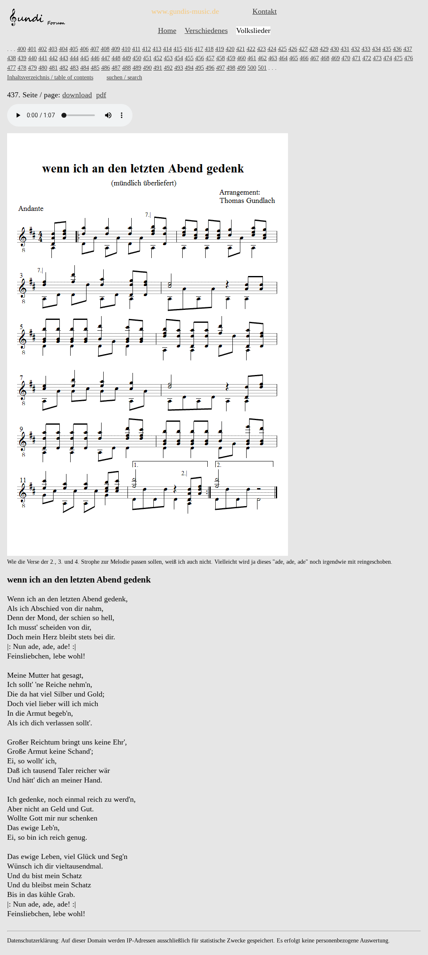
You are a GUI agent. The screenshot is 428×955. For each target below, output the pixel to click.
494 (189, 68)
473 (377, 58)
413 (157, 49)
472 (366, 58)
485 (95, 68)
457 (210, 58)
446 (95, 58)
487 (116, 68)
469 (335, 58)
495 (199, 68)
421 (240, 49)
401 (32, 49)
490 (147, 68)
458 (220, 58)
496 (210, 68)
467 (314, 58)
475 (398, 58)
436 (397, 49)
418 (209, 49)
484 (84, 68)
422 (251, 49)
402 (42, 49)
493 (178, 68)
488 (126, 68)
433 (366, 49)
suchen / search (124, 77)
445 (84, 58)
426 (292, 49)
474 (387, 58)
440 (32, 58)
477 (11, 68)
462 (262, 58)
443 (63, 58)
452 (157, 58)
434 (376, 49)
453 (168, 58)
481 (53, 68)
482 (63, 68)
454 (178, 58)
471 (356, 58)
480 (42, 68)
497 (220, 68)
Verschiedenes (206, 30)
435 (386, 49)
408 (105, 49)
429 (324, 49)
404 (63, 49)
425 (282, 49)
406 (84, 49)
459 (231, 58)
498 (231, 68)
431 (345, 49)
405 (73, 49)
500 (251, 68)
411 (136, 49)
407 (94, 49)
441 (42, 58)
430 (334, 49)
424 (272, 49)
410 (126, 49)
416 (188, 49)
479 (32, 68)
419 (219, 49)
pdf (101, 95)
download (77, 95)
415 (177, 49)
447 (105, 58)
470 (345, 58)
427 (303, 49)
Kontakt (264, 11)
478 (22, 68)
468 (325, 58)
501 (262, 68)
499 (241, 68)
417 (198, 49)
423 (261, 49)
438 (11, 58)
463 (272, 58)
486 (105, 68)
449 (126, 58)
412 (146, 49)
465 (293, 58)
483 (74, 68)
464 (283, 58)
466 (304, 58)
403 (52, 49)
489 (136, 68)
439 (22, 58)
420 (230, 49)
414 (167, 49)
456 (199, 58)
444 (74, 58)
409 (115, 49)
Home (167, 30)
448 (116, 58)
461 (251, 58)
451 (147, 58)
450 (136, 58)
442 (53, 58)
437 (407, 49)
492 (168, 68)
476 (408, 58)
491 (157, 68)
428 (313, 49)
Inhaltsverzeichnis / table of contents (50, 77)
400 (21, 49)
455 (189, 58)
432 (355, 49)
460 (241, 58)
